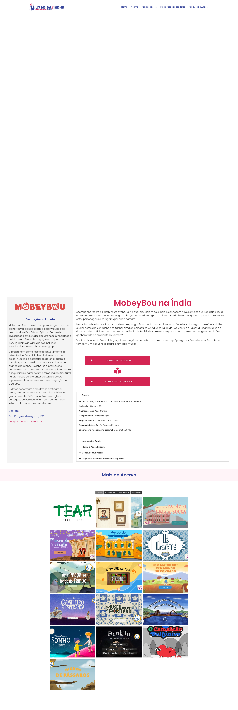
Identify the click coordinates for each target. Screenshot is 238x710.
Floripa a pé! (110, 492)
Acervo (134, 6)
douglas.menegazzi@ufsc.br (25, 421)
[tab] (152, 395)
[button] (117, 360)
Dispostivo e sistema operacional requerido (103, 458)
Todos (99, 492)
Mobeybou (136, 492)
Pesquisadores (149, 6)
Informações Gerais (91, 441)
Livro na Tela (124, 492)
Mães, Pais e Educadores (172, 6)
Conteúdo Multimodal (92, 452)
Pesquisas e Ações (198, 6)
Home (124, 6)
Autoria (85, 395)
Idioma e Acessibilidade (93, 447)
